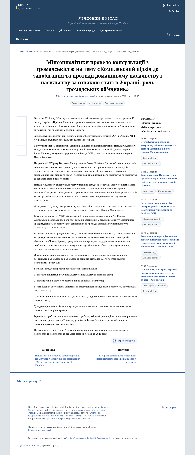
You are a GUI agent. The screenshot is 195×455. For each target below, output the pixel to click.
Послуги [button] (49, 30)
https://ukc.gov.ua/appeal (39, 430)
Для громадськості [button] (111, 30)
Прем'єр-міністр (149, 158)
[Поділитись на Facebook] (21, 121)
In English (174, 11)
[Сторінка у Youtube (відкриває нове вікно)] (160, 34)
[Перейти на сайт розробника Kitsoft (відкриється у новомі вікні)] (29, 445)
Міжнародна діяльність (152, 219)
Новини (30, 51)
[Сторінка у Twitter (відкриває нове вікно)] (155, 34)
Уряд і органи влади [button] (28, 30)
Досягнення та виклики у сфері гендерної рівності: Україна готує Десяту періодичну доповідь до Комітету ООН (158, 208)
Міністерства (95, 103)
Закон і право (78, 103)
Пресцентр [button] (22, 38)
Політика (162, 286)
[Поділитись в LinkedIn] (21, 150)
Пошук (175, 34)
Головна (20, 51)
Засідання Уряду (149, 252)
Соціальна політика (114, 103)
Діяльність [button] (65, 30)
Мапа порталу (27, 381)
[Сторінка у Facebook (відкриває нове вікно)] (150, 34)
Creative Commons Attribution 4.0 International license (90, 438)
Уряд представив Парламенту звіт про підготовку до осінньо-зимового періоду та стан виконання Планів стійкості (159, 180)
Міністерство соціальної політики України (77, 96)
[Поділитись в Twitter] (21, 131)
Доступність (172, 5)
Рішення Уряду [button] (86, 30)
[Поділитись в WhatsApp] (21, 141)
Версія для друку (126, 340)
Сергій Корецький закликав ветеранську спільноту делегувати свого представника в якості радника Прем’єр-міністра (158, 147)
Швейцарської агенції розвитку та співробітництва (64, 418)
